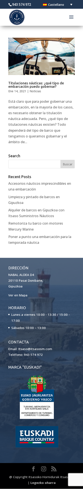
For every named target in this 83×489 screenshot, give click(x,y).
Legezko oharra (43, 482)
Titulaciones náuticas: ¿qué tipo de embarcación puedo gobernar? (36, 84)
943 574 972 (33, 354)
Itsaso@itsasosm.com (35, 349)
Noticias (35, 91)
